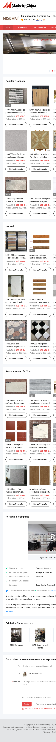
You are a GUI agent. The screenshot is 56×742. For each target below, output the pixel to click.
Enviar (26, 704)
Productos (22, 27)
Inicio (7, 27)
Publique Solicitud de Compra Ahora (38, 708)
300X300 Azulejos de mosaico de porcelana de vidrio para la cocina (39, 346)
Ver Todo (9, 611)
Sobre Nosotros (39, 27)
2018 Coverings (16, 645)
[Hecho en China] (20, 5)
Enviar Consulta (16, 125)
